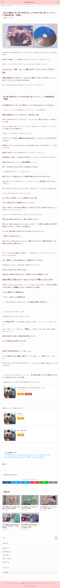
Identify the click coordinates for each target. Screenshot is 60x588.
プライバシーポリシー (41, 583)
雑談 (6, 562)
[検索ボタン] (58, 2)
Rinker (23, 389)
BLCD (5, 17)
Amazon (21, 394)
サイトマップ (50, 583)
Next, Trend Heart (22, 430)
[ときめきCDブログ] (30, 2)
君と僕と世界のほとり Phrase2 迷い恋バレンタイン (31, 387)
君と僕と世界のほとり (44, 52)
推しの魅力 (8, 558)
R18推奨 (7, 551)
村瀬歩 (10, 474)
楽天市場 (28, 394)
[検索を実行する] (56, 538)
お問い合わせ (32, 583)
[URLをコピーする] (53, 482)
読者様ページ (24, 583)
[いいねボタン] (3, 464)
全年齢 (7, 555)
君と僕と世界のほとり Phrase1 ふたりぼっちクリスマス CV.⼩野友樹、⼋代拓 (27, 455)
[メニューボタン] (2, 2)
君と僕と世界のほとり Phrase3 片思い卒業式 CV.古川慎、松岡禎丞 (24, 457)
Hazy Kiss (20, 413)
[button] (6, 482)
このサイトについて (16, 583)
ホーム (8, 583)
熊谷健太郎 (15, 474)
